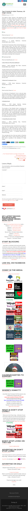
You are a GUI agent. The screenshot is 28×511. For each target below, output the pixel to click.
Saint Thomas (22, 146)
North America (16, 146)
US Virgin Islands (5, 148)
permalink (18, 148)
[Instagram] (22, 1)
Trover (11, 35)
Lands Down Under (16, 227)
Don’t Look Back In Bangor (17, 225)
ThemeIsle (19, 508)
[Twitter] (20, 1)
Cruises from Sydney (14, 472)
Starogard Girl (16, 235)
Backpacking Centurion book (14, 224)
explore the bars (10, 27)
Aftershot (16, 233)
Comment (4, 169)
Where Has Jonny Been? (14, 273)
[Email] (26, 1)
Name (3, 186)
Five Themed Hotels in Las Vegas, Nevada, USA (13, 153)
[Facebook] (18, 1)
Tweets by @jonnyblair (14, 446)
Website (4, 194)
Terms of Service (12, 200)
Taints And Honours (16, 228)
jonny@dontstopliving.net (14, 496)
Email (3, 190)
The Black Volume (17, 230)
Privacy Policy (4, 200)
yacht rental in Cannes (20, 467)
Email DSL (4, 459)
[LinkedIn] (24, 1)
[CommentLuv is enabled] (9, 208)
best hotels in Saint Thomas (17, 25)
